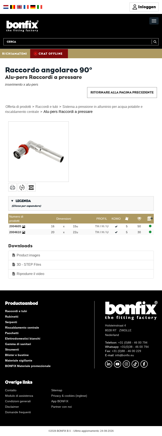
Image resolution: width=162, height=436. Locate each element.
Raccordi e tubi (46, 106)
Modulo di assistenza (19, 395)
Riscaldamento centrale (22, 327)
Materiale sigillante (18, 360)
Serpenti (11, 322)
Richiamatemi (14, 53)
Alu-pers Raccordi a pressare (68, 112)
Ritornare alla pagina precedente (122, 92)
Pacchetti (12, 333)
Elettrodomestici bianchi (22, 338)
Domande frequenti (18, 412)
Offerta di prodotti (18, 106)
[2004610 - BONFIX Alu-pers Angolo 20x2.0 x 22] (23, 232)
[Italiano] (39, 7)
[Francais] (26, 7)
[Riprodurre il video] (31, 187)
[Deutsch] (32, 7)
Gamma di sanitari (18, 344)
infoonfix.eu (124, 355)
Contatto (10, 390)
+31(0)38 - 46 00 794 (134, 346)
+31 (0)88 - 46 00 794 (132, 342)
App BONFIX (59, 401)
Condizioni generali (18, 401)
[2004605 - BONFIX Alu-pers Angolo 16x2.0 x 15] (23, 226)
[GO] (155, 41)
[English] (19, 7)
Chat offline (51, 53)
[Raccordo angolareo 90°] (38, 151)
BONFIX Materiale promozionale (28, 366)
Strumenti (12, 349)
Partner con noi (61, 406)
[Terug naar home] (22, 25)
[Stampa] (12, 187)
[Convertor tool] (22, 187)
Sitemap (56, 390)
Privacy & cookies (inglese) (69, 395)
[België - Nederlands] (12, 7)
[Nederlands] (5, 7)
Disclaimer (12, 406)
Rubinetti (11, 316)
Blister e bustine (17, 355)
